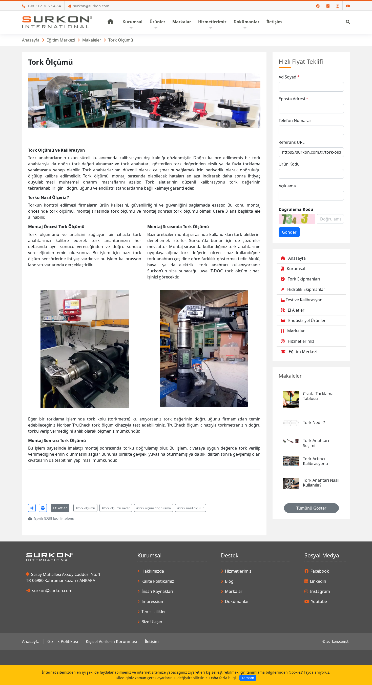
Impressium (152, 601)
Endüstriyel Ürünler (307, 320)
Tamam (248, 677)
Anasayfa (30, 40)
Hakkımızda (152, 571)
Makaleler (91, 40)
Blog (229, 581)
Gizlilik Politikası (62, 641)
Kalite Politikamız (157, 581)
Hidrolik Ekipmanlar (306, 289)
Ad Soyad (287, 77)
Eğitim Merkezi (61, 40)
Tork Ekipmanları (304, 279)
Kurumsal (296, 268)
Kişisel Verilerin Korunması (111, 641)
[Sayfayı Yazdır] (43, 508)
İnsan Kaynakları (157, 591)
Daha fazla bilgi (222, 677)
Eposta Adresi (292, 99)
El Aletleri (296, 310)
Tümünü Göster (311, 508)
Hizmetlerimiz (301, 341)
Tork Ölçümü (120, 40)
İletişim (152, 641)
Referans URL (291, 142)
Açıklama (287, 186)
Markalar (296, 331)
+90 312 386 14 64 (44, 5)
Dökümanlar (237, 601)
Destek (229, 555)
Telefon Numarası (296, 120)
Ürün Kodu (289, 164)
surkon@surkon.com (91, 5)
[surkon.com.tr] (57, 22)
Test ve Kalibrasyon (304, 300)
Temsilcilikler (153, 611)
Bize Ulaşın (151, 621)
